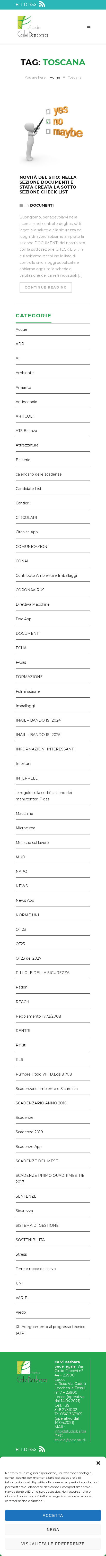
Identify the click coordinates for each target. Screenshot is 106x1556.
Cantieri (22, 503)
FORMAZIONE (29, 676)
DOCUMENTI (42, 205)
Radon (22, 987)
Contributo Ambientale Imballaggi (46, 575)
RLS (19, 1059)
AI (18, 358)
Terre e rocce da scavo (36, 1268)
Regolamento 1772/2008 (38, 1016)
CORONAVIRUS (30, 590)
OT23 (20, 944)
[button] (98, 1463)
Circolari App (27, 532)
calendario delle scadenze (39, 474)
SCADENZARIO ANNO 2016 (41, 1103)
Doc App (23, 619)
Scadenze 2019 (29, 1132)
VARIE (21, 1298)
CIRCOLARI (26, 517)
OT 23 (21, 929)
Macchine (24, 813)
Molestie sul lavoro (32, 842)
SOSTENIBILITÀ (30, 1240)
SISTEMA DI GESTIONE (37, 1225)
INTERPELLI (27, 778)
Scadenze (24, 1117)
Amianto (23, 387)
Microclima (25, 828)
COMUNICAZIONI (32, 546)
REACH (22, 1002)
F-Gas (21, 662)
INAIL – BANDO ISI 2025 (38, 734)
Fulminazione (28, 691)
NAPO (21, 871)
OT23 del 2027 (28, 958)
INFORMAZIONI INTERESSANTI (45, 749)
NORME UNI (27, 915)
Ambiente (25, 372)
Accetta (53, 1515)
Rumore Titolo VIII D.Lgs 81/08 (44, 1074)
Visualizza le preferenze (53, 1544)
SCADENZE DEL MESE (37, 1161)
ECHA (21, 648)
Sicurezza (24, 1210)
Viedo (21, 1312)
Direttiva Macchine (33, 604)
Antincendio (26, 402)
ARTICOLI (25, 416)
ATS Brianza (26, 430)
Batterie (23, 460)
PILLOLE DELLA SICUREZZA (42, 972)
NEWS (22, 886)
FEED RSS (27, 4)
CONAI (22, 561)
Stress (21, 1254)
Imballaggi (25, 706)
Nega (53, 1529)
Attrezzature (27, 445)
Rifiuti (21, 1045)
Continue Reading (46, 287)
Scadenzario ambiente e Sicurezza (47, 1088)
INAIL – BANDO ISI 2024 (38, 720)
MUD (20, 857)
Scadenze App (29, 1146)
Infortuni (23, 763)
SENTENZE (26, 1196)
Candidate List (28, 488)
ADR (20, 344)
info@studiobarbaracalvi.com (80, 1431)
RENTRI (23, 1030)
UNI (19, 1283)
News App (25, 900)
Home (55, 77)
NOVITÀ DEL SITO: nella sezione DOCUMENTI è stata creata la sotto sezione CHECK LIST (48, 185)
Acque (21, 329)
